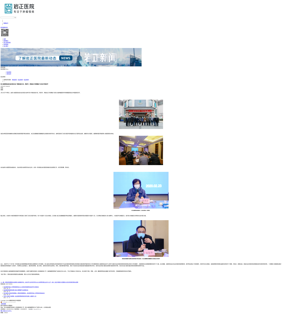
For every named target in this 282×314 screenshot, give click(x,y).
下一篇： (64, 282)
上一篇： (25, 282)
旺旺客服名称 (4, 27)
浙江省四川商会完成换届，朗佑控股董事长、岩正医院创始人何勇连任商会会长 (24, 293)
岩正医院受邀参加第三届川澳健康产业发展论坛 (16, 290)
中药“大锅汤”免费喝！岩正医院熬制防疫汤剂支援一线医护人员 (20, 296)
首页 (5, 39)
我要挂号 (6, 23)
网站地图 (3, 303)
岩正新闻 (20, 79)
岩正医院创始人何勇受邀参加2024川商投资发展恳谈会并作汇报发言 (21, 287)
